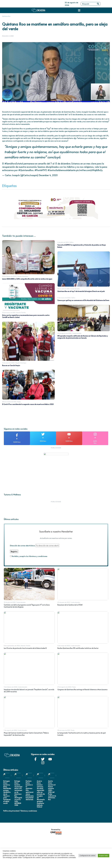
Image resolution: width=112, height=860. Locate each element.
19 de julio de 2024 (9, 602)
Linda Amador (75, 289)
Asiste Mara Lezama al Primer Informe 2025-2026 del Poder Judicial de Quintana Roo (52, 790)
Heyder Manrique (23, 276)
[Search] (98, 3)
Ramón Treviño (21, 312)
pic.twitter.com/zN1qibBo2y (89, 170)
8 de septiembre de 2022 (12, 645)
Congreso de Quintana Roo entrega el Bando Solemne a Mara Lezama (82, 689)
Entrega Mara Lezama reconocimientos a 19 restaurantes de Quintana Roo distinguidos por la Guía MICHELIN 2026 (18, 793)
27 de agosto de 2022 (64, 687)
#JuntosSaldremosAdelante (62, 170)
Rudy (19, 402)
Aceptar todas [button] (103, 855)
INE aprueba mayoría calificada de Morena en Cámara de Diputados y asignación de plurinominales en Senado (82, 337)
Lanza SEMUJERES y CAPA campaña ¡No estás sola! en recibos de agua (27, 279)
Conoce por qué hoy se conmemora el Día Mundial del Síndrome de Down (83, 300)
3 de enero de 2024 (8, 363)
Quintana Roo (6, 16)
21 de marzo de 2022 (63, 298)
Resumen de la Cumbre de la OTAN (69, 605)
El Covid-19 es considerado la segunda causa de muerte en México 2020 (28, 404)
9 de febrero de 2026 (10, 687)
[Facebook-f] (35, 759)
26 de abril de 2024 (63, 289)
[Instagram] (43, 762)
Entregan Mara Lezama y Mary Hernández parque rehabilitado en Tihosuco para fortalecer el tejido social (7, 792)
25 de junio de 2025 (63, 602)
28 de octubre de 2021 (9, 402)
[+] (16, 435)
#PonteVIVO (40, 170)
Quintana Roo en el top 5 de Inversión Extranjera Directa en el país (81, 291)
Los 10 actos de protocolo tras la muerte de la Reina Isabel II (25, 648)
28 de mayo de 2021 (63, 730)
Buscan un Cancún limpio (11, 365)
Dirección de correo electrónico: (23, 545)
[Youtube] (50, 759)
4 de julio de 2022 (63, 242)
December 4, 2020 (48, 175)
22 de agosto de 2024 (64, 333)
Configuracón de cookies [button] (87, 855)
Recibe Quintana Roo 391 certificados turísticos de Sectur (77, 648)
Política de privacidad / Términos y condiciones (20, 811)
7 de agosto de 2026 (10, 730)
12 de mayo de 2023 (63, 645)
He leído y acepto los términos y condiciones (29, 556)
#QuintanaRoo (25, 170)
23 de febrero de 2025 (9, 276)
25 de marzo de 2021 (8, 312)
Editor (72, 242)
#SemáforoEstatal (13, 163)
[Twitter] (43, 759)
